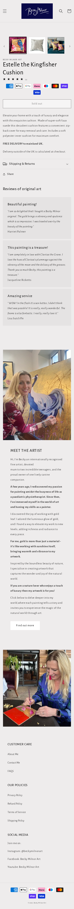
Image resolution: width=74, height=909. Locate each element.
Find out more (25, 625)
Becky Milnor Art (40, 903)
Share (10, 174)
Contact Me (14, 762)
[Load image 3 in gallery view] (56, 45)
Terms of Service (17, 812)
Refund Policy (15, 803)
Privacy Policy (15, 795)
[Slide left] (4, 46)
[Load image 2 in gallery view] (36, 45)
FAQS (11, 771)
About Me (13, 754)
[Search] (61, 11)
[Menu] (5, 11)
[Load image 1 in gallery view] (17, 45)
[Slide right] (70, 46)
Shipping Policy (16, 820)
